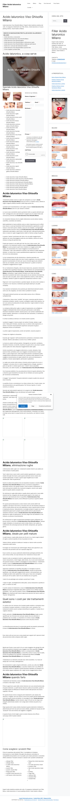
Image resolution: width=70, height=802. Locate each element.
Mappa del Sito (47, 798)
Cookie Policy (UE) (38, 798)
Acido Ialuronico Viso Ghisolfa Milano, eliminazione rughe (19, 42)
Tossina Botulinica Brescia (59, 185)
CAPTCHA (28, 150)
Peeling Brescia (56, 192)
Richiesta (28, 108)
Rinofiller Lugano (56, 257)
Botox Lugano (55, 249)
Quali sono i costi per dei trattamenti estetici (15, 45)
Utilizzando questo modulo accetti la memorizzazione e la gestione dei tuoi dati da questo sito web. (34, 146)
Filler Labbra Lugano (57, 242)
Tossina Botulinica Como (58, 290)
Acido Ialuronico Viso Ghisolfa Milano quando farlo (17, 47)
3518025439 (61, 59)
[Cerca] (65, 20)
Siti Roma (56, 799)
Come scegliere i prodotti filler (12, 49)
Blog (40, 3)
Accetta (23, 406)
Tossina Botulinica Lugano (59, 265)
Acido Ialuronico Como (58, 297)
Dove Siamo (56, 3)
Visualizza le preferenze (45, 406)
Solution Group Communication (45, 799)
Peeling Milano (56, 152)
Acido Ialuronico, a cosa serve (12, 37)
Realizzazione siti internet (30, 799)
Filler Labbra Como (57, 312)
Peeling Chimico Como (58, 282)
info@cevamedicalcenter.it (59, 63)
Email (37, 102)
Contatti (29, 7)
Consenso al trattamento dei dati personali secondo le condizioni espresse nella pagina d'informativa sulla (34, 139)
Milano (34, 3)
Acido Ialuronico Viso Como (59, 305)
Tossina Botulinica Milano (59, 167)
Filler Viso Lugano (57, 234)
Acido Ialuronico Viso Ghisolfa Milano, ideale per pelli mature (20, 44)
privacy (37, 141)
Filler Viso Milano (56, 137)
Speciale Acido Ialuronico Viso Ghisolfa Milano (16, 38)
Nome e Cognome (30, 96)
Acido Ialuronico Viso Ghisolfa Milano (14, 40)
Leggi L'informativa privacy (26, 798)
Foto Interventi (47, 3)
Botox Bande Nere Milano (59, 77)
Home (28, 3)
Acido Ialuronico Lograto (58, 90)
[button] (51, 394)
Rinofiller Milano (56, 159)
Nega (33, 406)
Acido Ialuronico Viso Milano (59, 144)
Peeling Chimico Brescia (58, 200)
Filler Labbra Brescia (57, 217)
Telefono (28, 102)
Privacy (27, 134)
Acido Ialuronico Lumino (58, 83)
